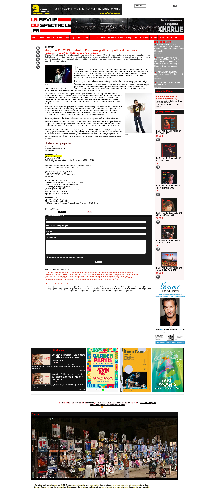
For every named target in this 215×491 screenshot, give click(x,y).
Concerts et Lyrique (54, 37)
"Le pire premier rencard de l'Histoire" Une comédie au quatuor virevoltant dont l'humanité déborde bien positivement (84, 273)
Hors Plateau (172, 37)
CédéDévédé (77, 289)
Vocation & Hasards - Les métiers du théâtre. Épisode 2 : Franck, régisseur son (68, 357)
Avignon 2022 (73, 291)
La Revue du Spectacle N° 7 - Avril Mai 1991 (169, 241)
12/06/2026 (55, 362)
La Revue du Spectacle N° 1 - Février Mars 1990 (169, 187)
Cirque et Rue (75, 37)
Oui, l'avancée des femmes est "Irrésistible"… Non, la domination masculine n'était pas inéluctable (78, 280)
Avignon (86, 37)
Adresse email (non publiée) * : (57, 226)
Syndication (107, 406)
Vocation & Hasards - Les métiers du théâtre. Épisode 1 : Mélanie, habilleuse (68, 377)
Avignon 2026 (128, 291)
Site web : (49, 232)
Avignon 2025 (117, 291)
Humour (138, 37)
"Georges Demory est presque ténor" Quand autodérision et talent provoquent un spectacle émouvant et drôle (82, 276)
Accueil (34, 37)
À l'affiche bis (88, 287)
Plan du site (95, 406)
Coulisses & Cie (120, 289)
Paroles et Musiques (125, 37)
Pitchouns (112, 37)
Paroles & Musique (136, 287)
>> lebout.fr (49, 177)
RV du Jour (95, 289)
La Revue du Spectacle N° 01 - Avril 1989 (168, 132)
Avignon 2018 (56, 289)
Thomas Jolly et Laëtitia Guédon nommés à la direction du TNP (169, 62)
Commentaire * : (52, 237)
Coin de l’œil (131, 289)
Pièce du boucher (106, 289)
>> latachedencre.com (53, 162)
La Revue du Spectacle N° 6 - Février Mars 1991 (169, 214)
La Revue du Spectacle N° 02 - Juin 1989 (168, 159)
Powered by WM (118, 406)
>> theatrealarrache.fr (53, 205)
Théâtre (42, 37)
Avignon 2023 (84, 291)
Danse (66, 37)
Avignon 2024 (95, 291)
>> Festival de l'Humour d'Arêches (57, 186)
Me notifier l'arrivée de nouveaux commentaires (66, 257)
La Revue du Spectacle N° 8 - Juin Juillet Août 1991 (169, 269)
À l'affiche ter (106, 291)
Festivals (103, 37)
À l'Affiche (94, 37)
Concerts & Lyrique (67, 287)
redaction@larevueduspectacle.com (107, 405)
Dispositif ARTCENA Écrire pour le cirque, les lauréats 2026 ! (168, 80)
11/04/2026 (55, 382)
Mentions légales (148, 403)
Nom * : (48, 220)
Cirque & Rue (99, 287)
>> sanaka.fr (49, 151)
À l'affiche (78, 287)
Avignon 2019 (67, 289)
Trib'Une (153, 37)
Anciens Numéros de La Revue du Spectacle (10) (166, 97)
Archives (161, 37)
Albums (146, 37)
